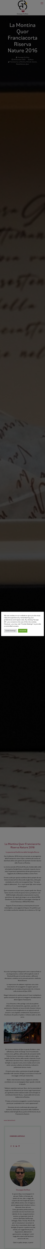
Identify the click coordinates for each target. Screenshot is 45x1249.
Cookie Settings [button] (10, 630)
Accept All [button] (23, 630)
